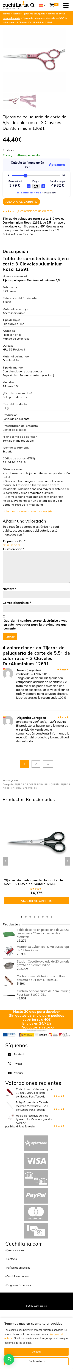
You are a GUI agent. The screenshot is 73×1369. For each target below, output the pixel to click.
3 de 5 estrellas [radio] (11, 544)
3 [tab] (30, 917)
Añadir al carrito (21, 201)
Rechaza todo (36, 1361)
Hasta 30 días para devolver (36, 1011)
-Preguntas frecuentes (18, 1285)
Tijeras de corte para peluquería (37, 784)
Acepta (36, 1351)
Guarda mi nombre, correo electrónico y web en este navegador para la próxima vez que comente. (36, 624)
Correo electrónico (17, 603)
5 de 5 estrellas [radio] (19, 544)
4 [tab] (34, 917)
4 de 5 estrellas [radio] (15, 544)
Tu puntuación (14, 541)
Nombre (9, 589)
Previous (5, 861)
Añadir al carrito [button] (36, 901)
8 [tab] (51, 917)
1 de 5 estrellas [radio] (4, 544)
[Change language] (42, 5)
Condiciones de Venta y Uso (45, 1297)
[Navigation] (65, 5)
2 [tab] (26, 917)
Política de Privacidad (37, 1301)
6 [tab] (43, 917)
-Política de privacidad (17, 1267)
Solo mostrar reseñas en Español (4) (27, 511)
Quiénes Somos (22, 1297)
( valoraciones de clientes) (35, 211)
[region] (36, 1343)
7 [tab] (47, 917)
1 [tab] (21, 917)
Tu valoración (13, 549)
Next (67, 861)
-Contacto (11, 1259)
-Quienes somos (14, 1250)
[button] (9, 1359)
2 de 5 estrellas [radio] (7, 544)
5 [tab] (38, 917)
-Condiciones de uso (17, 1276)
